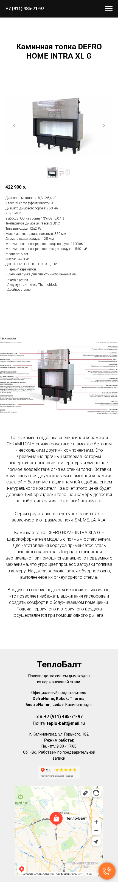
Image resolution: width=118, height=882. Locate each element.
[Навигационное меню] (109, 8)
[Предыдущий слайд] (14, 125)
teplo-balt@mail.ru (66, 723)
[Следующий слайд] (103, 125)
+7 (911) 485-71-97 (24, 8)
